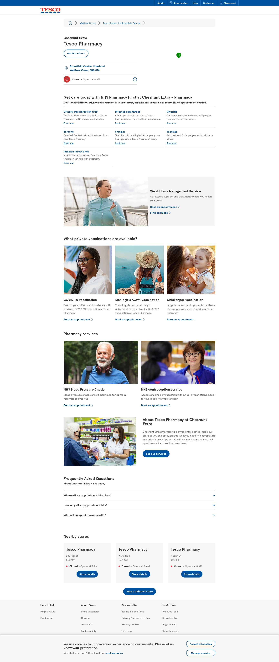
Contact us (209, 3)
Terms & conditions (133, 611)
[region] (178, 58)
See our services (156, 453)
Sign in (160, 3)
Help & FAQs (47, 611)
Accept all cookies (201, 644)
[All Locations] (70, 23)
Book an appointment (163, 207)
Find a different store (139, 591)
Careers (86, 618)
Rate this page (170, 631)
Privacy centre (130, 624)
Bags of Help (169, 624)
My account (230, 3)
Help (195, 3)
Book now (69, 123)
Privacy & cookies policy (136, 618)
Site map (127, 631)
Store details (87, 574)
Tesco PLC (87, 624)
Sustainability (88, 631)
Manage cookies (201, 653)
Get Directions (74, 52)
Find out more (159, 212)
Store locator (180, 3)
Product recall (170, 611)
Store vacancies (90, 611)
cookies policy (114, 653)
